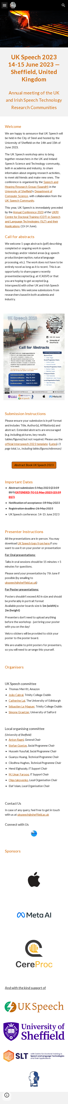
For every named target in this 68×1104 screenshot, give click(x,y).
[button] (4, 5)
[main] (34, 82)
